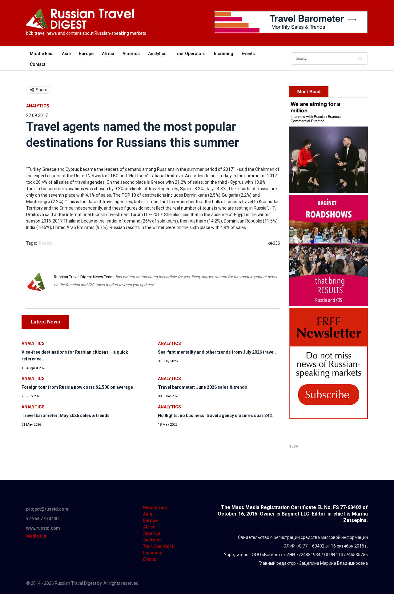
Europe (86, 53)
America (131, 53)
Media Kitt (36, 536)
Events (248, 53)
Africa (108, 53)
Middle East (42, 53)
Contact (37, 64)
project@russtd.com (47, 509)
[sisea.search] (360, 58)
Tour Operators (190, 53)
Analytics (157, 53)
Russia (46, 243)
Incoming (223, 53)
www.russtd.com (43, 528)
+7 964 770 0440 (42, 518)
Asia (66, 53)
